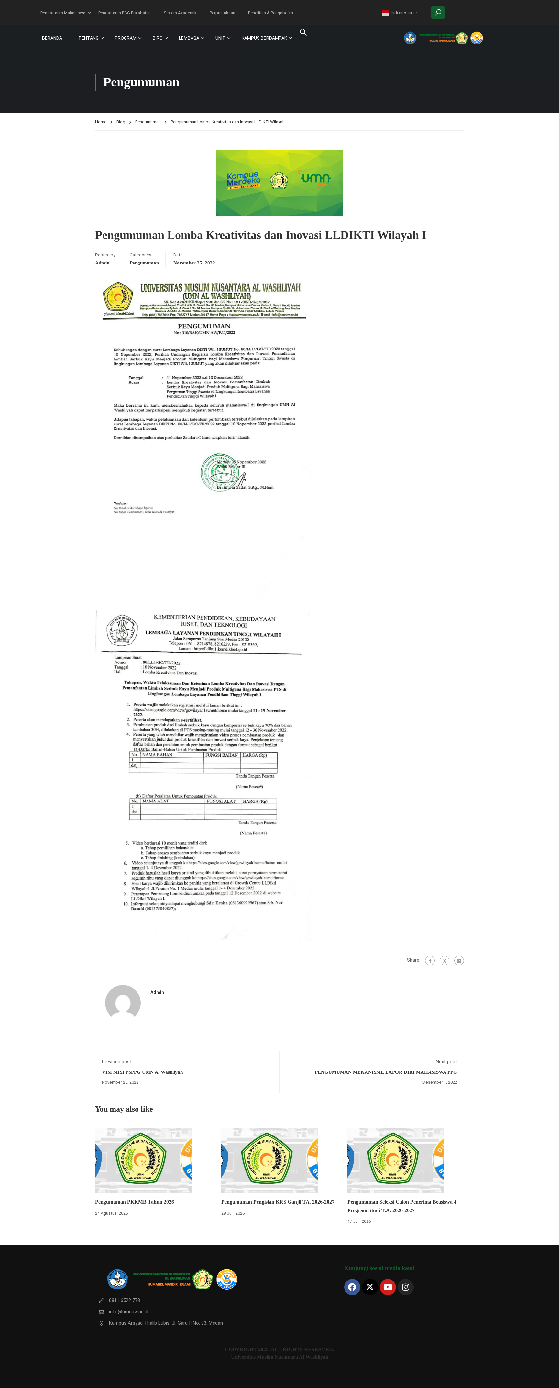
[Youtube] (388, 1287)
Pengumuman (148, 121)
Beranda (52, 38)
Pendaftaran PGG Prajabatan (124, 13)
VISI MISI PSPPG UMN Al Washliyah (142, 1072)
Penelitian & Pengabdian (270, 13)
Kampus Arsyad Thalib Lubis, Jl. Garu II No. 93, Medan (166, 1323)
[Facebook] (430, 960)
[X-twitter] (370, 1287)
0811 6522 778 (124, 1300)
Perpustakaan (222, 13)
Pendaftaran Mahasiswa (62, 13)
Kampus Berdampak (264, 38)
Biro (158, 38)
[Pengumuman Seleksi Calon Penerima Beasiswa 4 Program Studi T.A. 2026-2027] (395, 1160)
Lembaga (189, 38)
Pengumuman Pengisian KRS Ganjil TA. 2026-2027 (277, 1202)
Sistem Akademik (180, 13)
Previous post (117, 1062)
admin (102, 262)
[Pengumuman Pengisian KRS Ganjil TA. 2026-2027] (269, 1160)
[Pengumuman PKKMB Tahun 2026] (143, 1160)
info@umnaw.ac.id (128, 1312)
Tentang (88, 38)
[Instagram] (406, 1287)
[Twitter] (444, 960)
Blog (120, 121)
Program (126, 38)
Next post (446, 1062)
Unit (220, 38)
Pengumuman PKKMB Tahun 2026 (134, 1202)
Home (100, 121)
